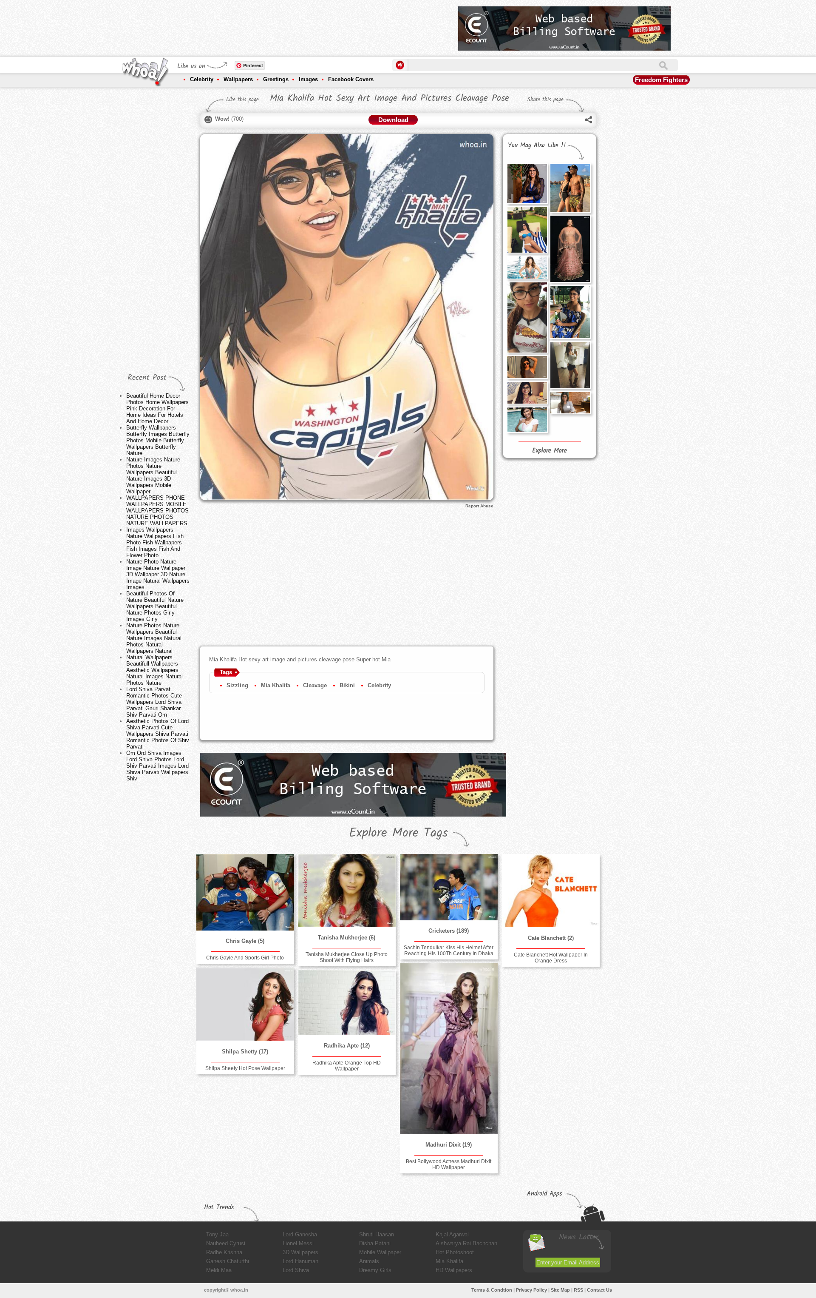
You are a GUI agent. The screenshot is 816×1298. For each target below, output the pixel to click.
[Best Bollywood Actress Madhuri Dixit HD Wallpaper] (449, 1048)
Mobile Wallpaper (380, 1252)
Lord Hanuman (300, 1261)
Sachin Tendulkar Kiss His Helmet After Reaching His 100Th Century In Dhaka (448, 950)
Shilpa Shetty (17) (245, 1051)
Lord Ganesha (300, 1234)
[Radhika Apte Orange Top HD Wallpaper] (347, 1002)
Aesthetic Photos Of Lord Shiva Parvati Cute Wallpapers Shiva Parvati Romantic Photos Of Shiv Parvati (157, 734)
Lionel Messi (298, 1243)
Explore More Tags (398, 833)
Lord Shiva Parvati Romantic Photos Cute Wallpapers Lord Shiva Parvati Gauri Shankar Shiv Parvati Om (154, 702)
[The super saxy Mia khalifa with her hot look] (527, 367)
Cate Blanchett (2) (551, 938)
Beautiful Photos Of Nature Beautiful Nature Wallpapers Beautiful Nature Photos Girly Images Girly (155, 606)
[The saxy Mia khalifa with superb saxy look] (569, 365)
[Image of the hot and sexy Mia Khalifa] (527, 317)
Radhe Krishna (224, 1252)
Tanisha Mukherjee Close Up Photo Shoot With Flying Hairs (347, 957)
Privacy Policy (531, 1289)
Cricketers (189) (448, 931)
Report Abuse (479, 506)
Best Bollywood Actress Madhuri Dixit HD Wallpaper (448, 1164)
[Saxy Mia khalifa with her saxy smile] (527, 393)
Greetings (276, 79)
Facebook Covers (351, 79)
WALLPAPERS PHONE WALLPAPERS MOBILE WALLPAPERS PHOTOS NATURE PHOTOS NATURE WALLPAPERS (157, 511)
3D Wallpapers (300, 1252)
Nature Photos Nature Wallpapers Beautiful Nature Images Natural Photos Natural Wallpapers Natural (153, 638)
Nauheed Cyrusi (225, 1243)
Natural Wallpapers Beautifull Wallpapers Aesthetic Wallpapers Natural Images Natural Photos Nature (154, 670)
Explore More (549, 451)
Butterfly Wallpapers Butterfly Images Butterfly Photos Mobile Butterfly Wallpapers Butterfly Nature (158, 440)
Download (393, 119)
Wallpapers (238, 79)
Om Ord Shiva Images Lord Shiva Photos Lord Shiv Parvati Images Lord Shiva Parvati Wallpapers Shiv (157, 766)
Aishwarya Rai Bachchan (466, 1243)
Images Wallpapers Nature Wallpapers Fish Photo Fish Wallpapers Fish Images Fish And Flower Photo (155, 542)
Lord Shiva (296, 1270)
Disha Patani (375, 1243)
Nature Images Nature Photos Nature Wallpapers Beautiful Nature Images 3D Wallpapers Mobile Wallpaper (153, 475)
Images (308, 79)
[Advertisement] (297, 25)
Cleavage (315, 685)
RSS (578, 1289)
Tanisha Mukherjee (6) (346, 937)
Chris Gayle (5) (245, 941)
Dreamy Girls (375, 1270)
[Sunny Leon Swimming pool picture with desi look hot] (527, 267)
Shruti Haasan (376, 1234)
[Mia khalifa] (527, 419)
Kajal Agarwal (452, 1234)
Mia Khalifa (275, 685)
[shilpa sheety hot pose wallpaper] (245, 1004)
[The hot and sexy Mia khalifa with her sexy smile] (569, 402)
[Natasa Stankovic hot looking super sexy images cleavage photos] (527, 230)
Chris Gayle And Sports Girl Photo (245, 958)
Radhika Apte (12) (347, 1045)
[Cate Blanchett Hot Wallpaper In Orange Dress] (551, 890)
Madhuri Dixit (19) (448, 1144)
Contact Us (599, 1289)
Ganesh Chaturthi (227, 1261)
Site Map (560, 1289)
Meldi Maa (219, 1270)
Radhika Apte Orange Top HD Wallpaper (346, 1066)
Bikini (347, 685)
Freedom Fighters (661, 79)
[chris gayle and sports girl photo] (245, 892)
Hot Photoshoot (455, 1252)
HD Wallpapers (454, 1270)
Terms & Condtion (491, 1289)
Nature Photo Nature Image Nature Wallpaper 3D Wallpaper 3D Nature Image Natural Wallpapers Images (158, 574)
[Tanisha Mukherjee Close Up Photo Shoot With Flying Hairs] (347, 890)
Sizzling (237, 685)
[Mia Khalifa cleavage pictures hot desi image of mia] (527, 183)
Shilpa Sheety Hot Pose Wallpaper (245, 1068)
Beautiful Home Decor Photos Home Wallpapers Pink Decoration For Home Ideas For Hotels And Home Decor (157, 408)
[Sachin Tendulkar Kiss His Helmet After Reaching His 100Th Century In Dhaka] (449, 887)
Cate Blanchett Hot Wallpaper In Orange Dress (551, 958)
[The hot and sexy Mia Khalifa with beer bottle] (569, 312)
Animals (369, 1261)
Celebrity (201, 79)
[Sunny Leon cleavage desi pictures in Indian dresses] (569, 249)
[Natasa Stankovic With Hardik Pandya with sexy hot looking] (569, 188)
